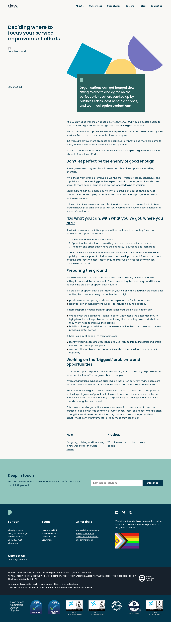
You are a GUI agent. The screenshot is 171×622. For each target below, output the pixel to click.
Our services (95, 6)
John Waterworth (17, 51)
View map (13, 543)
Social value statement (87, 536)
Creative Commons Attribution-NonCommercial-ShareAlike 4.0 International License (50, 587)
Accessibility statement (87, 530)
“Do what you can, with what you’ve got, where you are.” (114, 220)
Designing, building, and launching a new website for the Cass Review (85, 446)
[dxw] (13, 11)
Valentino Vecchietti (49, 584)
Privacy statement (85, 533)
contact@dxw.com (17, 559)
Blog (143, 6)
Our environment (84, 539)
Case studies (113, 6)
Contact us (156, 6)
